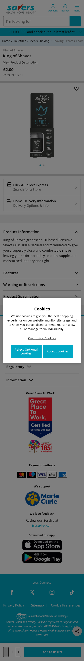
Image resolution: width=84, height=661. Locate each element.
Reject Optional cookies (26, 351)
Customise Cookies (42, 338)
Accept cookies (58, 351)
